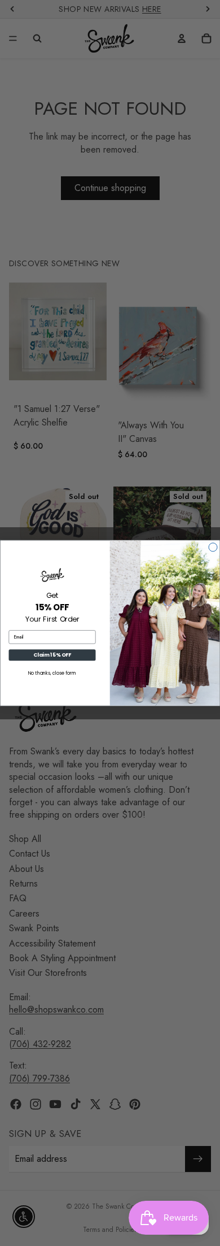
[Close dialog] (213, 547)
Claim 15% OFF (52, 655)
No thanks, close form (52, 673)
